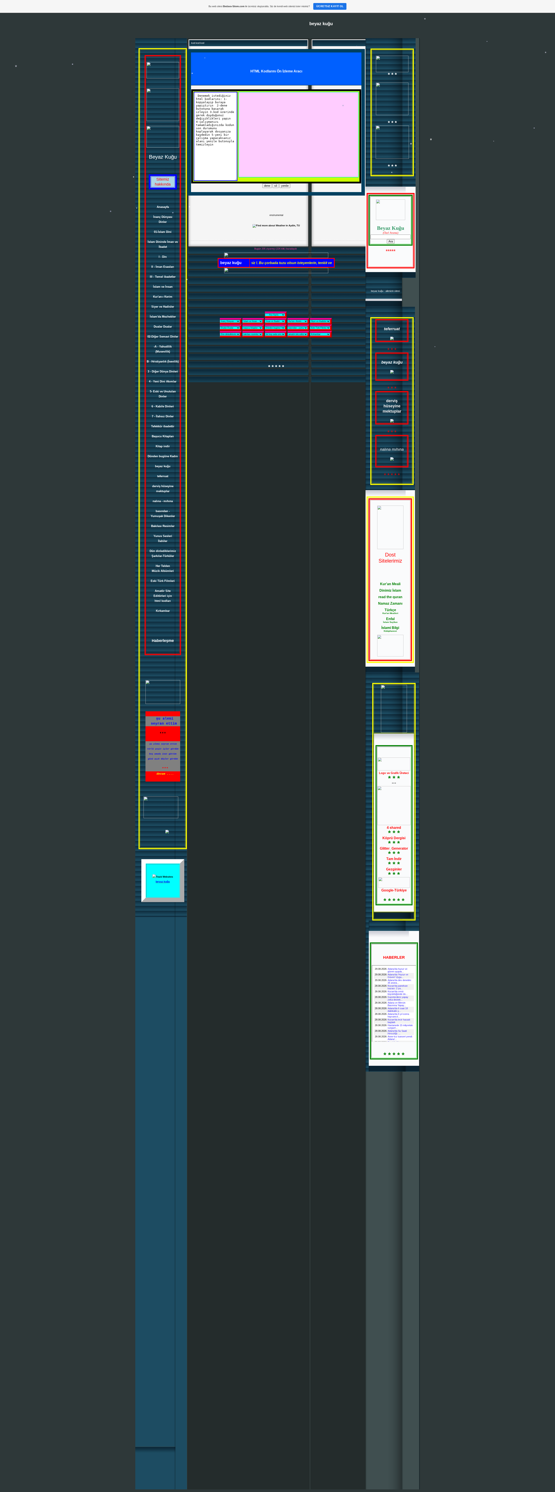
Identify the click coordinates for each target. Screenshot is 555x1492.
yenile (285, 185)
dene (267, 185)
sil (275, 185)
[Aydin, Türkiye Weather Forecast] (276, 225)
